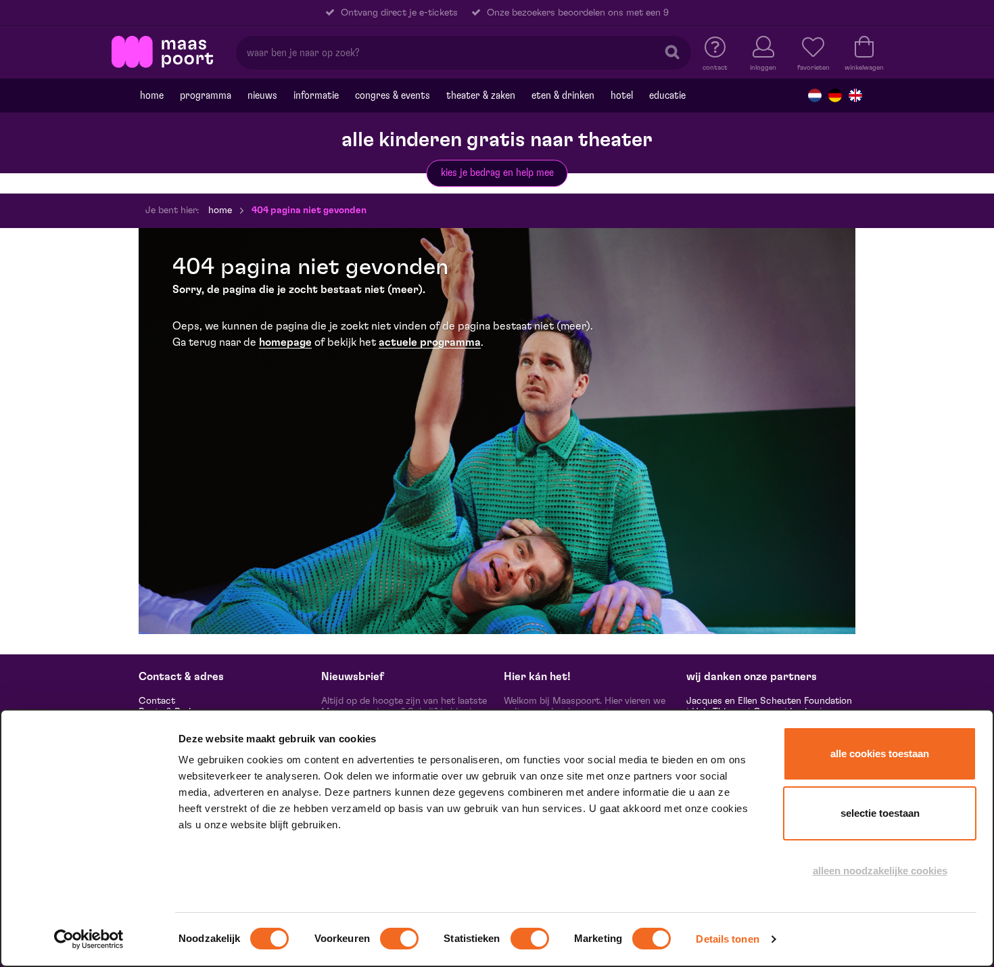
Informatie (316, 95)
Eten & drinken (562, 95)
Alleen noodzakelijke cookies (880, 870)
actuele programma (430, 342)
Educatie (667, 95)
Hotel (622, 95)
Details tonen (727, 939)
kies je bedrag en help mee (497, 172)
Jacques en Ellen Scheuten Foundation (769, 701)
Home (152, 95)
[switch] (399, 938)
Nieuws (262, 95)
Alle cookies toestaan (879, 753)
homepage (285, 342)
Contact (157, 701)
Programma (205, 95)
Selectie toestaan (880, 813)
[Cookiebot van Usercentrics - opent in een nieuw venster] (89, 939)
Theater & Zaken (480, 95)
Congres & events (392, 95)
